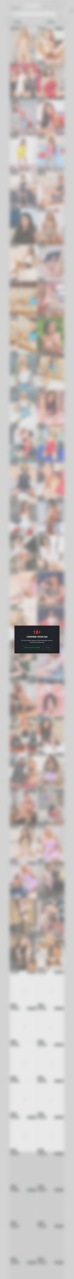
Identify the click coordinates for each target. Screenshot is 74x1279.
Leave (47, 647)
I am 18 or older (32, 647)
